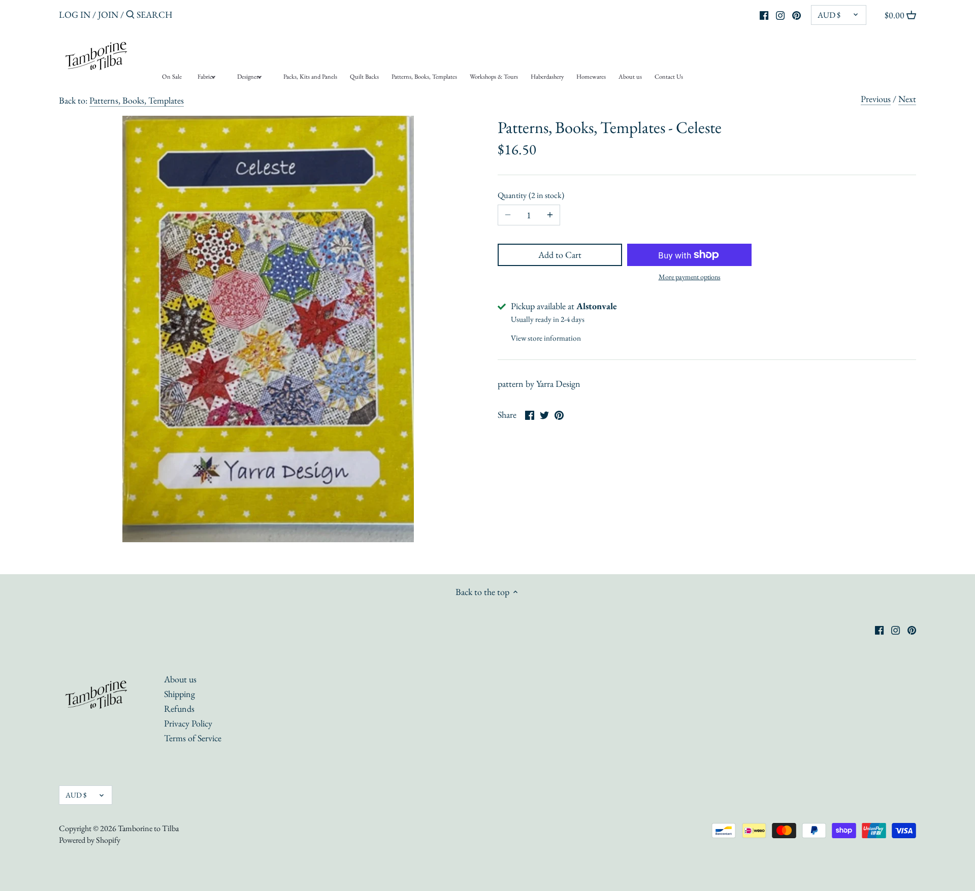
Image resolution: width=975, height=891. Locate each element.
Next (907, 99)
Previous (876, 99)
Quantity (530, 195)
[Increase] (550, 215)
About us (180, 679)
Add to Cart (559, 254)
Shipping (179, 694)
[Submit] (130, 16)
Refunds (179, 708)
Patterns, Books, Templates (136, 100)
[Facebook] (764, 14)
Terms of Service (192, 738)
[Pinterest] (796, 14)
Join (108, 14)
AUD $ (829, 15)
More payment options (690, 277)
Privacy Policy (188, 723)
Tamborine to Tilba (148, 828)
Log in (74, 14)
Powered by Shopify (89, 840)
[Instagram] (780, 14)
